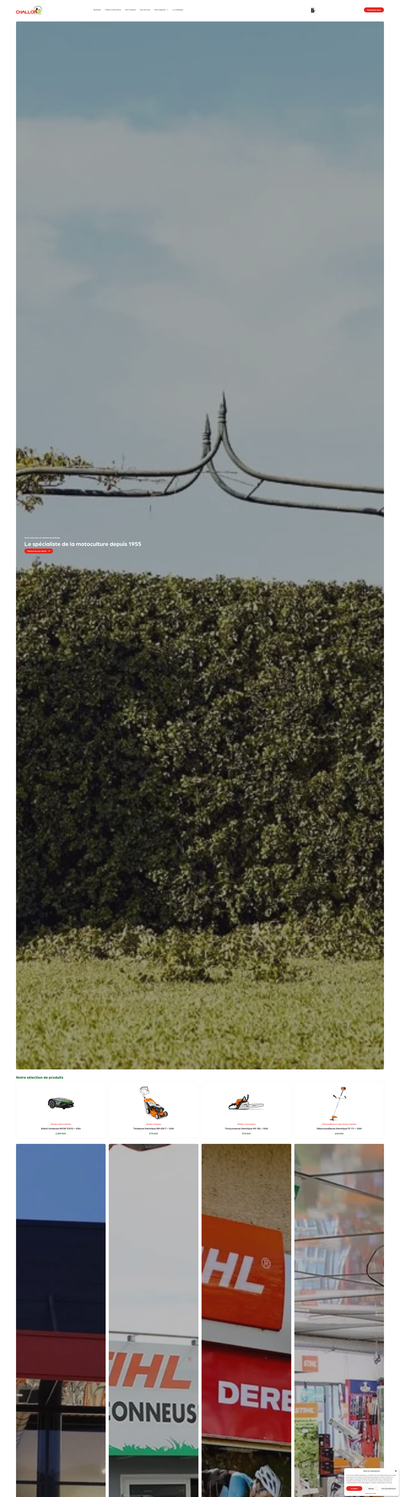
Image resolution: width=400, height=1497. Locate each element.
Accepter (354, 1488)
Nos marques (130, 10)
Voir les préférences (388, 1488)
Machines (54, 1124)
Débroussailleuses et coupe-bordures (335, 1124)
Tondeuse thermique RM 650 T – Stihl (153, 1128)
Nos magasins (160, 10)
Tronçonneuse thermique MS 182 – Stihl (246, 1128)
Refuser (371, 1488)
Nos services (145, 10)
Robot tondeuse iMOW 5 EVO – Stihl (61, 1128)
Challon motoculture (113, 10)
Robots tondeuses (64, 1124)
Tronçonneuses (250, 1124)
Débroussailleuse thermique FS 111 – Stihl (339, 1128)
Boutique (97, 10)
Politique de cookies (370, 1493)
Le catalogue (178, 10)
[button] (396, 1471)
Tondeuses (157, 1124)
